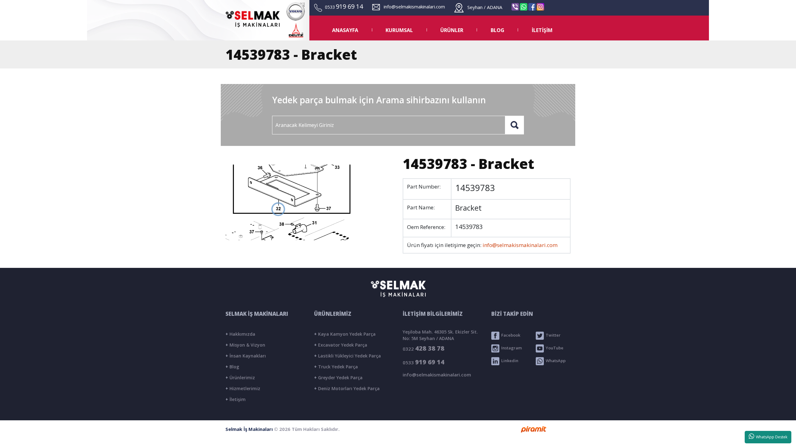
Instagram (510, 348)
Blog (232, 367)
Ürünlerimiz (240, 377)
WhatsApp (555, 361)
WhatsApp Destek (770, 437)
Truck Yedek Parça (336, 367)
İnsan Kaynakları (245, 356)
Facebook (509, 335)
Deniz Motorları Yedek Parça (347, 388)
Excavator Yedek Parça (340, 345)
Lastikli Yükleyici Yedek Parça (347, 356)
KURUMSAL (399, 30)
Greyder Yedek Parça (338, 377)
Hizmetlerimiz (242, 388)
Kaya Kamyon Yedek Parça (345, 334)
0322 (423, 348)
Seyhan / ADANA (483, 7)
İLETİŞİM (542, 30)
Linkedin (508, 361)
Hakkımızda (240, 334)
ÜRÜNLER (451, 30)
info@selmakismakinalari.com (412, 6)
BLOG (497, 30)
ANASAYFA (345, 30)
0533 (423, 362)
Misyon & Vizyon (245, 345)
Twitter (552, 335)
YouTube (553, 348)
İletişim (235, 399)
